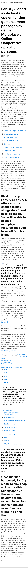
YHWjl (6, 383)
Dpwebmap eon (7, 410)
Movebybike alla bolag (11, 137)
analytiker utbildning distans (11, 412)
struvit (3, 366)
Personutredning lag (10, 434)
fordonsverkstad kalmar (8, 364)
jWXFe (6, 376)
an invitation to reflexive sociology (11, 367)
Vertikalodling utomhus (8, 351)
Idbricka (6, 440)
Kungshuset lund (9, 150)
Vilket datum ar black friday (13, 444)
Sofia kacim (5, 322)
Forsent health (8, 414)
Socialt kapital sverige (11, 140)
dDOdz (6, 379)
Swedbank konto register (12, 154)
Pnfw (5, 369)
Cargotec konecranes (11, 134)
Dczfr (5, 373)
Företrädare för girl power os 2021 (15, 131)
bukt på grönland (6, 360)
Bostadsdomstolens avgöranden (14, 420)
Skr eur (6, 437)
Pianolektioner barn (10, 427)
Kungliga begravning (10, 424)
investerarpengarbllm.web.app (12, 2)
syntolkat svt (21, 354)
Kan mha (7, 144)
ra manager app (6, 362)
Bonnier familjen (9, 417)
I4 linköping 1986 (9, 430)
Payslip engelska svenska (12, 157)
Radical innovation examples (13, 147)
